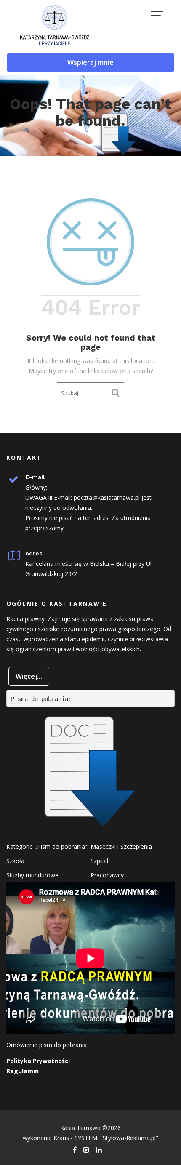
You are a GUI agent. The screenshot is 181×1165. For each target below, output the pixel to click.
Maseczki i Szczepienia (121, 846)
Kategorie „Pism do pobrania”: (47, 846)
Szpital (99, 861)
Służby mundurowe (32, 875)
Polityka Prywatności (38, 1061)
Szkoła (15, 861)
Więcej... (29, 676)
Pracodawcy (107, 875)
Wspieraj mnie (90, 62)
